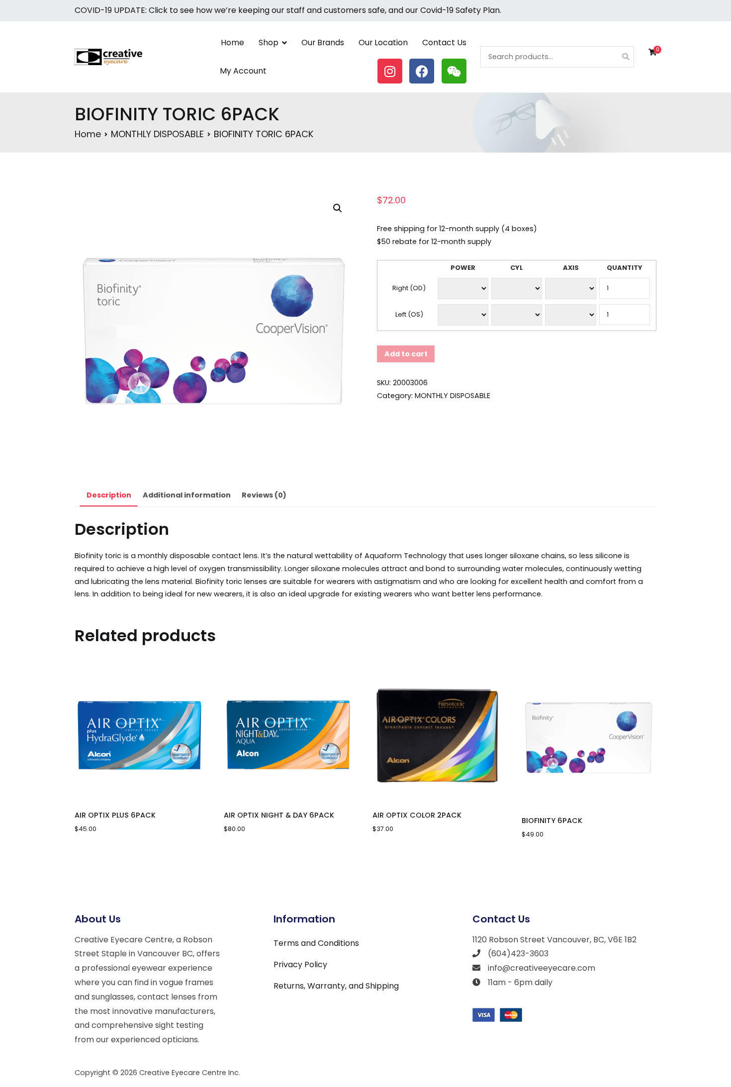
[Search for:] (557, 57)
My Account (243, 71)
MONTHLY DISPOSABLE (157, 134)
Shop (268, 42)
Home (232, 42)
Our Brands (322, 42)
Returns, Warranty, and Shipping (336, 986)
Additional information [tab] (187, 495)
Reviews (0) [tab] (264, 495)
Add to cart (406, 354)
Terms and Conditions (316, 943)
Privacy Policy (300, 964)
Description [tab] (109, 495)
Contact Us (444, 42)
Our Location (383, 42)
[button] (338, 208)
